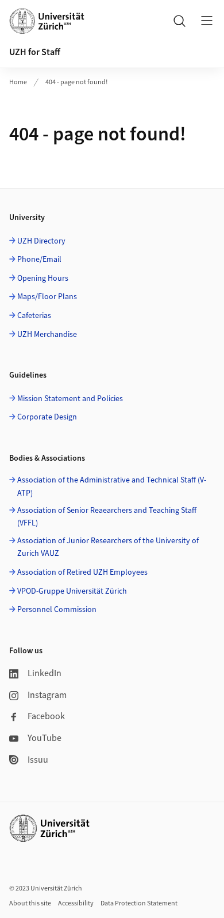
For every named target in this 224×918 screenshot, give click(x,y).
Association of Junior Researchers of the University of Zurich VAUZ (108, 547)
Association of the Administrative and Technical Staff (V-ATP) (111, 486)
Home (18, 82)
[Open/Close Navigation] (207, 20)
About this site (30, 903)
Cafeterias (34, 315)
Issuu (38, 760)
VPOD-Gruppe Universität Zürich (72, 591)
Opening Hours (42, 278)
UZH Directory (41, 241)
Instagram (47, 695)
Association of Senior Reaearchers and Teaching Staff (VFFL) (106, 517)
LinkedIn (44, 673)
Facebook (46, 716)
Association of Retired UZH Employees (82, 572)
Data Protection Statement (139, 903)
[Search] (179, 20)
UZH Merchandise (47, 334)
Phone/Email (39, 259)
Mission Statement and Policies (70, 399)
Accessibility (76, 903)
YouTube (44, 738)
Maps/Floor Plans (47, 297)
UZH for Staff (34, 52)
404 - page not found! (76, 82)
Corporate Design (47, 417)
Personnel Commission (56, 609)
